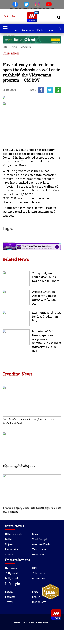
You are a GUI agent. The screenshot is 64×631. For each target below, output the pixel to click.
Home (16, 30)
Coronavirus (28, 30)
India (50, 30)
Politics (40, 30)
